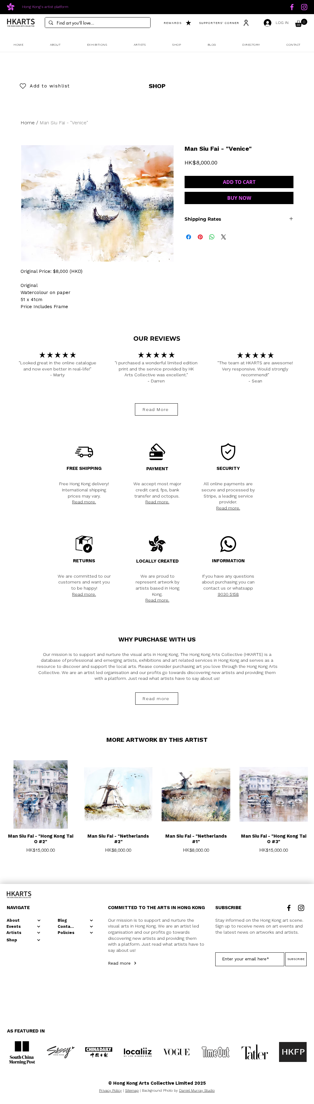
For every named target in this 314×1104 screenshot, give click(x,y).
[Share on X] (223, 237)
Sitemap (132, 1090)
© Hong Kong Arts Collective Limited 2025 (157, 1083)
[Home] (292, 7)
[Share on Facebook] (188, 237)
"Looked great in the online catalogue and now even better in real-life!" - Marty (57, 368)
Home (28, 123)
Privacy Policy (110, 1090)
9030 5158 (228, 594)
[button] (301, 23)
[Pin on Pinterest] (200, 237)
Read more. (84, 501)
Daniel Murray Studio (197, 1090)
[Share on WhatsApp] (212, 237)
